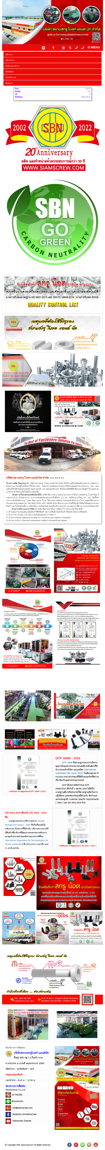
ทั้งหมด (17, 89)
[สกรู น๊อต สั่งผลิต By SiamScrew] (69, 1144)
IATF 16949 (67, 762)
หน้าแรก (9, 54)
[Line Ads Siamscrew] (82, 1144)
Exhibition (9, 71)
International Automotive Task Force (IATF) (76, 771)
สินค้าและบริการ (12, 65)
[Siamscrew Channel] (96, 1144)
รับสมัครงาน (10, 77)
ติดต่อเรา (9, 83)
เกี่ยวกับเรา (10, 60)
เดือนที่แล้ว (18, 91)
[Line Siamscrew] (8, 1101)
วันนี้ (16, 94)
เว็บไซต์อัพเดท (19, 97)
